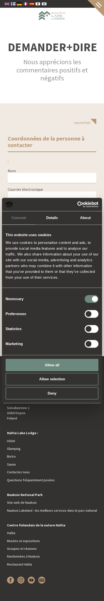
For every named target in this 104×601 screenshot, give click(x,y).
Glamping (14, 448)
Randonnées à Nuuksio (23, 556)
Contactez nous (18, 472)
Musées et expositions (23, 541)
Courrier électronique (25, 189)
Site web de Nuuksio (22, 502)
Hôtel (11, 441)
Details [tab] (52, 218)
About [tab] (85, 218)
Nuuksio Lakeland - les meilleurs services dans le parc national (52, 510)
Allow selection (52, 379)
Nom (12, 171)
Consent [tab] (18, 218)
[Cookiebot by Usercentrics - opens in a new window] (77, 204)
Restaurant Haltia (19, 564)
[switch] (91, 314)
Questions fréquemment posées (31, 480)
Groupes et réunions (22, 548)
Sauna (11, 464)
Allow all (52, 365)
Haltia (11, 533)
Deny (52, 393)
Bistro (11, 456)
